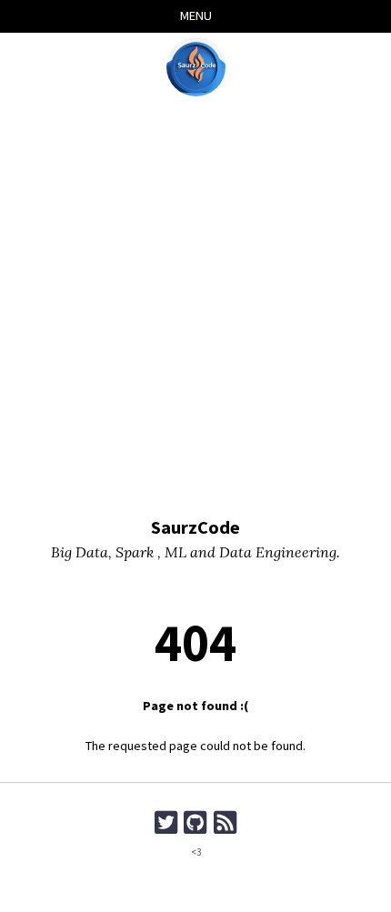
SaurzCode (195, 527)
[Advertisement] (195, 308)
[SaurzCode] (196, 67)
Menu (196, 15)
